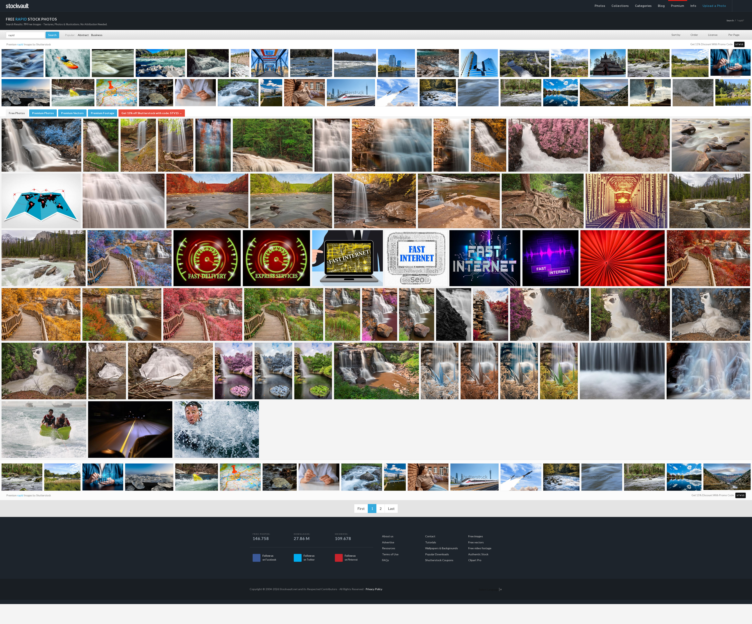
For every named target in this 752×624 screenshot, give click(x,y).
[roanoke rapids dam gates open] (156, 93)
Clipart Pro (474, 560)
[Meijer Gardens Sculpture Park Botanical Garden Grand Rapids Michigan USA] (569, 64)
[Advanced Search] (739, 5)
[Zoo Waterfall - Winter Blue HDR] (273, 371)
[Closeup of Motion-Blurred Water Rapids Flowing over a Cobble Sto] (22, 64)
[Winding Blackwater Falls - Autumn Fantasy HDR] (708, 258)
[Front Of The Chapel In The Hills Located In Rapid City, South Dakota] (608, 64)
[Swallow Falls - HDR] (101, 145)
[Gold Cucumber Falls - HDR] (375, 201)
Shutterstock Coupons (439, 560)
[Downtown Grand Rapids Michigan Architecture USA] (269, 64)
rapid (20, 44)
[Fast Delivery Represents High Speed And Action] (207, 258)
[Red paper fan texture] (622, 258)
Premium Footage (102, 113)
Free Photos (17, 113)
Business (96, 35)
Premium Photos (43, 113)
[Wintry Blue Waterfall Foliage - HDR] (440, 371)
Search (730, 20)
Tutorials (430, 542)
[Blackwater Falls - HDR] (376, 371)
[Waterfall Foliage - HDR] (559, 371)
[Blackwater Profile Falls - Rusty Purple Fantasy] (379, 314)
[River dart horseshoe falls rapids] (438, 93)
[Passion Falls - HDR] (549, 314)
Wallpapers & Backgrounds (441, 548)
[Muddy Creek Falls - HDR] (332, 145)
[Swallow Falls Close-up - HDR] (123, 201)
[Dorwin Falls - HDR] (630, 145)
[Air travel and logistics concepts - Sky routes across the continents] (41, 201)
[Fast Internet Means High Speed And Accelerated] (485, 258)
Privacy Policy (374, 589)
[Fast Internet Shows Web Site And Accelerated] (550, 258)
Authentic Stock (478, 554)
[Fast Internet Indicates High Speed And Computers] (416, 258)
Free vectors (476, 542)
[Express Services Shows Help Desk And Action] (276, 258)
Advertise (388, 542)
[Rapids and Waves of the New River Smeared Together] (113, 64)
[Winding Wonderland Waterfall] (130, 258)
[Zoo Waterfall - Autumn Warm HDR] (490, 314)
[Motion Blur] (130, 429)
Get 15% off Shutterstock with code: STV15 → (151, 113)
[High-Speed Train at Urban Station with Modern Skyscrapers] (351, 93)
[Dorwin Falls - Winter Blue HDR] (711, 314)
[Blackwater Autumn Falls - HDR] (121, 314)
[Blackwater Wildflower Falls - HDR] (342, 314)
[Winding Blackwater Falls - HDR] (283, 314)
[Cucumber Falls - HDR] (138, 145)
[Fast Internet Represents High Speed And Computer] (347, 258)
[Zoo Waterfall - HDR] (313, 371)
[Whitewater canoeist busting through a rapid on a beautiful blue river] (73, 93)
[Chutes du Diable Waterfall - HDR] (708, 371)
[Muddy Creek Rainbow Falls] (392, 145)
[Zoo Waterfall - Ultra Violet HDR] (234, 371)
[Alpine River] (44, 258)
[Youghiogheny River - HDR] (291, 201)
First (361, 508)
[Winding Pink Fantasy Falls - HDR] (202, 314)
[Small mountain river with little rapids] (238, 93)
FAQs (385, 560)
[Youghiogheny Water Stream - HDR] (711, 145)
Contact (430, 536)
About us (387, 536)
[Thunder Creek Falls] (453, 314)
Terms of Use (390, 554)
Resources (388, 548)
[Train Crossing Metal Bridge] (626, 201)
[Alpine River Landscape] (709, 201)
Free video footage (479, 548)
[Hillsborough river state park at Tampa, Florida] (649, 64)
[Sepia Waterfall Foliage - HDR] (479, 371)
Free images (475, 536)
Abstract (83, 35)
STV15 (739, 44)
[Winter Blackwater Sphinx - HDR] (41, 145)
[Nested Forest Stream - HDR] (543, 201)
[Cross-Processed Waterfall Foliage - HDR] (519, 371)
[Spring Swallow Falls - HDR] (273, 145)
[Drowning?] (216, 429)
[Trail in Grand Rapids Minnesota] (524, 64)
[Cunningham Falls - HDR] (107, 371)
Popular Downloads (437, 554)
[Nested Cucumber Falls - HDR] (175, 145)
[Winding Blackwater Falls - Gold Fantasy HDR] (41, 314)
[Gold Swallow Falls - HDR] (488, 145)
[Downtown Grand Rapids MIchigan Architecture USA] (396, 64)
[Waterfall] (622, 371)
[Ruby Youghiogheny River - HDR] (207, 201)
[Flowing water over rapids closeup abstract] (478, 93)
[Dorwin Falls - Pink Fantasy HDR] (548, 145)
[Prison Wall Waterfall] (213, 145)
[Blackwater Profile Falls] (416, 314)
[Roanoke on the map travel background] (116, 93)
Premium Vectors (72, 113)
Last (391, 508)
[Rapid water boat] (44, 429)
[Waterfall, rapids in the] (693, 93)
